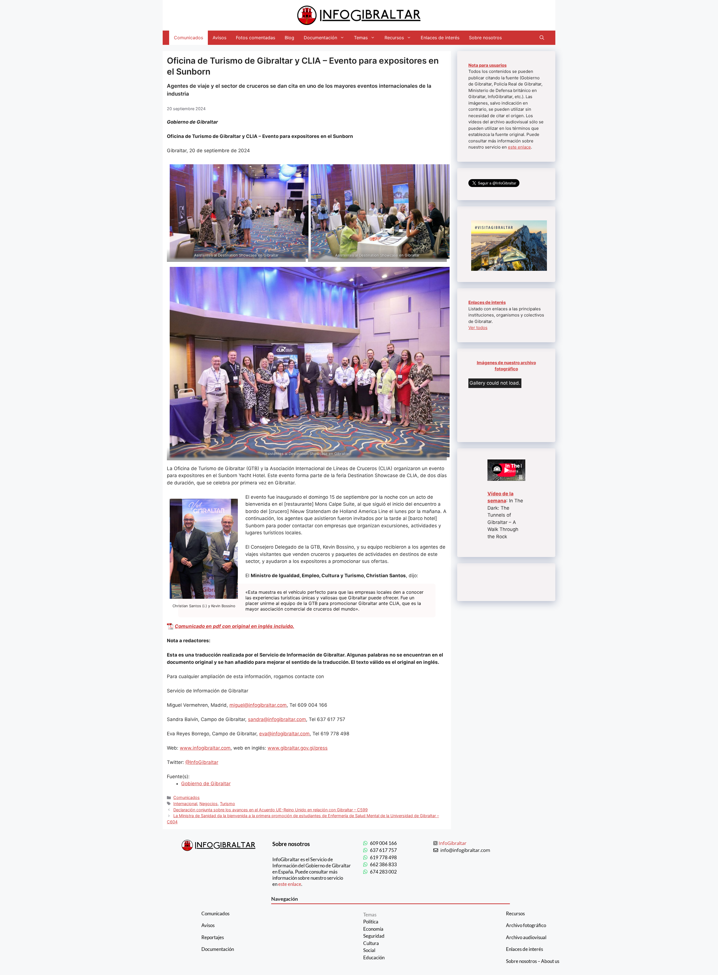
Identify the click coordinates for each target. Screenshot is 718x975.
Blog (289, 37)
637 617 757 (383, 850)
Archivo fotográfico (526, 925)
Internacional (185, 803)
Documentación (320, 37)
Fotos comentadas (255, 37)
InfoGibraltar (452, 843)
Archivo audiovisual (526, 937)
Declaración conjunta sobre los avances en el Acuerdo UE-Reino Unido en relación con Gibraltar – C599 (270, 809)
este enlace (519, 147)
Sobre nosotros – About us (532, 961)
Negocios (208, 803)
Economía (373, 929)
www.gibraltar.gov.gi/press (298, 748)
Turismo (227, 803)
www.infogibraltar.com (205, 748)
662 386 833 (383, 864)
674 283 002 (383, 872)
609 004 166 (383, 843)
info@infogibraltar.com (465, 850)
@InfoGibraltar (201, 762)
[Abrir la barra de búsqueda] (542, 38)
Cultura (371, 943)
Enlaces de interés (440, 37)
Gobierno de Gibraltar (206, 783)
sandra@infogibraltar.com (277, 719)
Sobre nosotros (485, 37)
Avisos (219, 37)
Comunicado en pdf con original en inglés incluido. (234, 626)
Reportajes (212, 937)
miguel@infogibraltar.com (258, 705)
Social (369, 950)
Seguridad (374, 936)
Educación (374, 957)
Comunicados (188, 37)
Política (370, 922)
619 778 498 (383, 857)
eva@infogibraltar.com (284, 733)
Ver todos (477, 327)
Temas (361, 37)
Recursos (394, 37)
